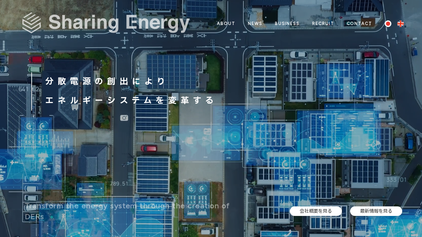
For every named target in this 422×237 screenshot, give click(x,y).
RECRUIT (323, 23)
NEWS (255, 23)
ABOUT (226, 23)
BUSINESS (287, 23)
